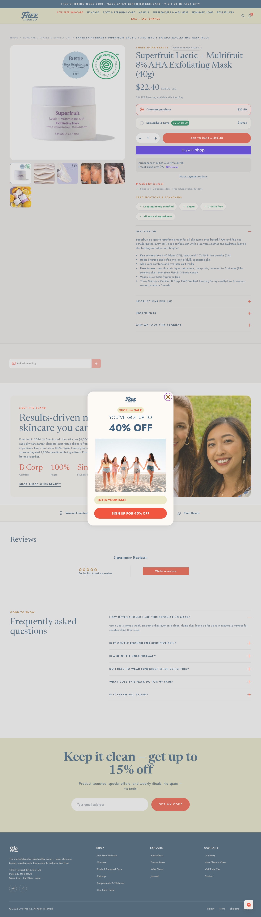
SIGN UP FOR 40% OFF (130, 513)
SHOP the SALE (130, 410)
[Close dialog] (168, 397)
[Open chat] (248, 904)
